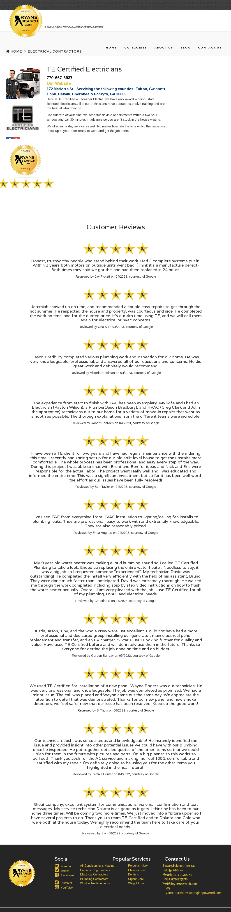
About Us (164, 47)
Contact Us (210, 47)
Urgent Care (136, 879)
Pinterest (66, 883)
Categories (135, 47)
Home (111, 47)
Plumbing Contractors (94, 879)
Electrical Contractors (55, 51)
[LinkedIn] (57, 866)
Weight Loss (136, 883)
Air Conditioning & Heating (97, 865)
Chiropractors (137, 870)
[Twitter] (57, 870)
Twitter (65, 870)
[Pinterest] (57, 882)
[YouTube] (57, 887)
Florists (167, 874)
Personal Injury (138, 865)
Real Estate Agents (175, 879)
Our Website (59, 83)
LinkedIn (65, 866)
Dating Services (172, 870)
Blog (185, 47)
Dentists (133, 874)
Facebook (67, 875)
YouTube (67, 887)
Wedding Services (174, 883)
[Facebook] (57, 875)
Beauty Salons (172, 865)
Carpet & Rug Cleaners (95, 870)
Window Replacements (95, 883)
